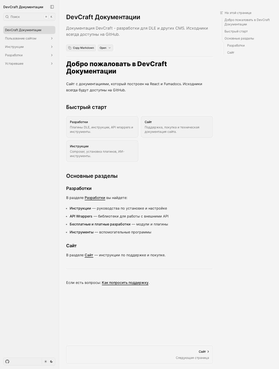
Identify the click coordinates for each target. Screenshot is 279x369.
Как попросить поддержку (125, 282)
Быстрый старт (86, 107)
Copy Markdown (83, 47)
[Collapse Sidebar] (52, 7)
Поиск (31, 17)
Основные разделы (92, 176)
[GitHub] (7, 361)
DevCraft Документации (23, 7)
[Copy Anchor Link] (210, 67)
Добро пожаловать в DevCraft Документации (116, 67)
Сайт (71, 245)
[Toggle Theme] (48, 361)
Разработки (79, 188)
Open (103, 47)
